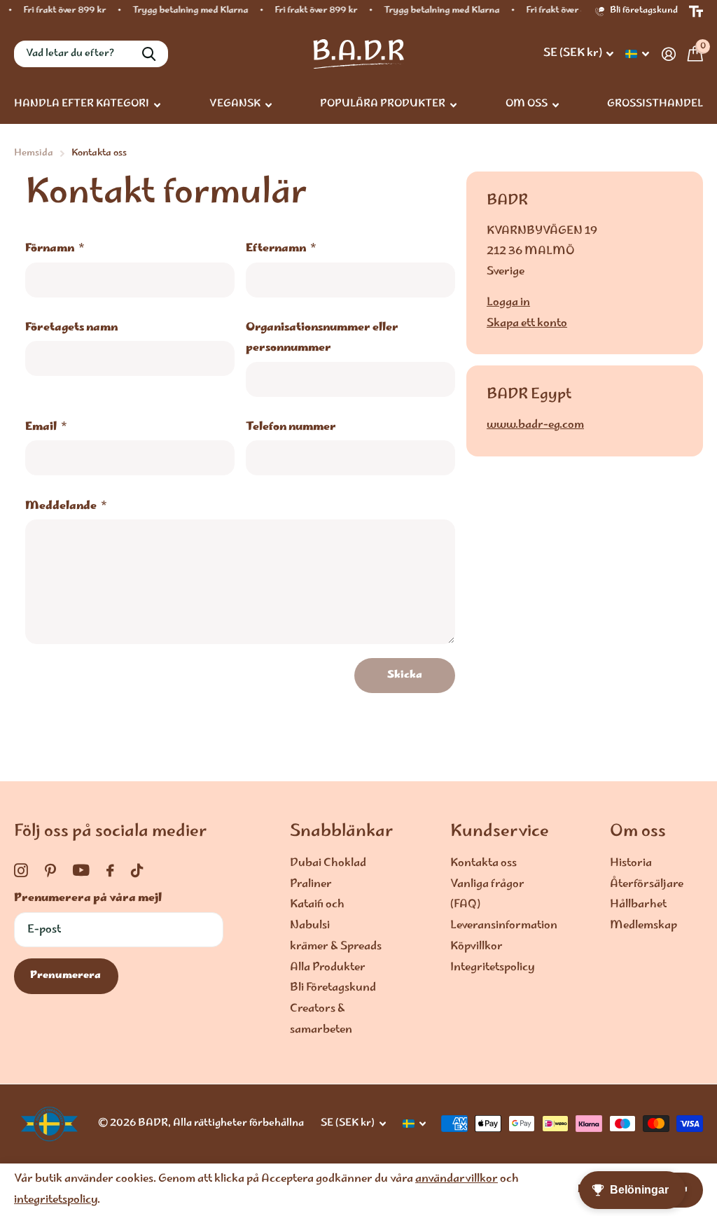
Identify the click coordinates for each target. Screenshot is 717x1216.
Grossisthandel (655, 104)
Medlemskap (643, 925)
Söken (149, 54)
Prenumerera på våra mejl (88, 898)
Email (46, 427)
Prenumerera (66, 975)
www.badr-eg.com (535, 425)
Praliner (311, 884)
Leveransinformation (503, 925)
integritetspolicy (55, 1200)
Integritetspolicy (492, 967)
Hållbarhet (638, 904)
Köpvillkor (476, 946)
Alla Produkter (328, 967)
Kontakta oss (483, 863)
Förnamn (55, 248)
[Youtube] (81, 870)
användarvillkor (456, 1179)
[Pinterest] (50, 871)
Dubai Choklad (328, 863)
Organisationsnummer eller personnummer (322, 338)
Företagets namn (71, 328)
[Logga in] (668, 54)
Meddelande (66, 506)
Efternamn (281, 248)
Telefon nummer (291, 427)
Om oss (638, 832)
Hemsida (33, 153)
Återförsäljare (646, 884)
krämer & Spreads (336, 946)
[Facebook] (110, 871)
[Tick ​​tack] (137, 871)
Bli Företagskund (333, 988)
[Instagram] (21, 871)
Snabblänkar (342, 832)
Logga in (508, 302)
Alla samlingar (87, 104)
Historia (631, 863)
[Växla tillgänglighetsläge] (696, 11)
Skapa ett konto (527, 323)
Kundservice (499, 832)
